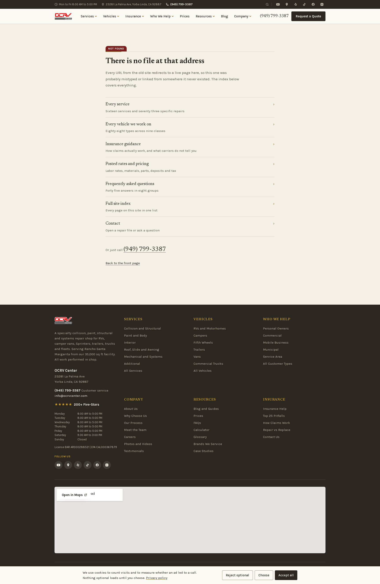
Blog (224, 16)
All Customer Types (277, 364)
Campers (200, 335)
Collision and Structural (142, 328)
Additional (132, 364)
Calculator (201, 430)
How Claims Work (276, 423)
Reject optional (237, 575)
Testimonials (134, 451)
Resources (204, 16)
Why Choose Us (135, 416)
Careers (130, 437)
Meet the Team (135, 430)
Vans (197, 357)
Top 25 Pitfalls (274, 416)
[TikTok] (304, 4)
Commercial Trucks (208, 364)
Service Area (272, 357)
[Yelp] (295, 4)
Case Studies (204, 451)
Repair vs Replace (276, 430)
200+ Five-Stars (86, 404)
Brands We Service (208, 444)
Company (241, 16)
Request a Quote (308, 16)
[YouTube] (277, 4)
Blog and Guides (206, 409)
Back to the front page (123, 263)
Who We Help (160, 16)
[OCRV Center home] (63, 16)
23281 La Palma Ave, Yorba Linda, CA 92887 (133, 4)
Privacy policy (156, 578)
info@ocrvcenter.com (71, 396)
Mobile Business (276, 342)
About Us (131, 409)
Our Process (133, 423)
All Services (133, 371)
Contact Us (271, 437)
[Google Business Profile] (286, 4)
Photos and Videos (138, 444)
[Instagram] (321, 4)
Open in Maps (72, 495)
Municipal (271, 349)
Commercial (272, 335)
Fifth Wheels (203, 342)
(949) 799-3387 (181, 4)
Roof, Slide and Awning (141, 349)
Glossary (200, 437)
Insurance (133, 16)
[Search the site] (267, 4)
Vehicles (109, 16)
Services (87, 16)
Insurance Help (275, 409)
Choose (263, 575)
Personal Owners (276, 328)
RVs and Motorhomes (210, 328)
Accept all (286, 575)
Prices (185, 16)
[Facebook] (313, 4)
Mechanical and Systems (143, 357)
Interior (130, 342)
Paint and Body (135, 335)
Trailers (199, 349)
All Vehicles (203, 371)
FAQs (197, 423)
